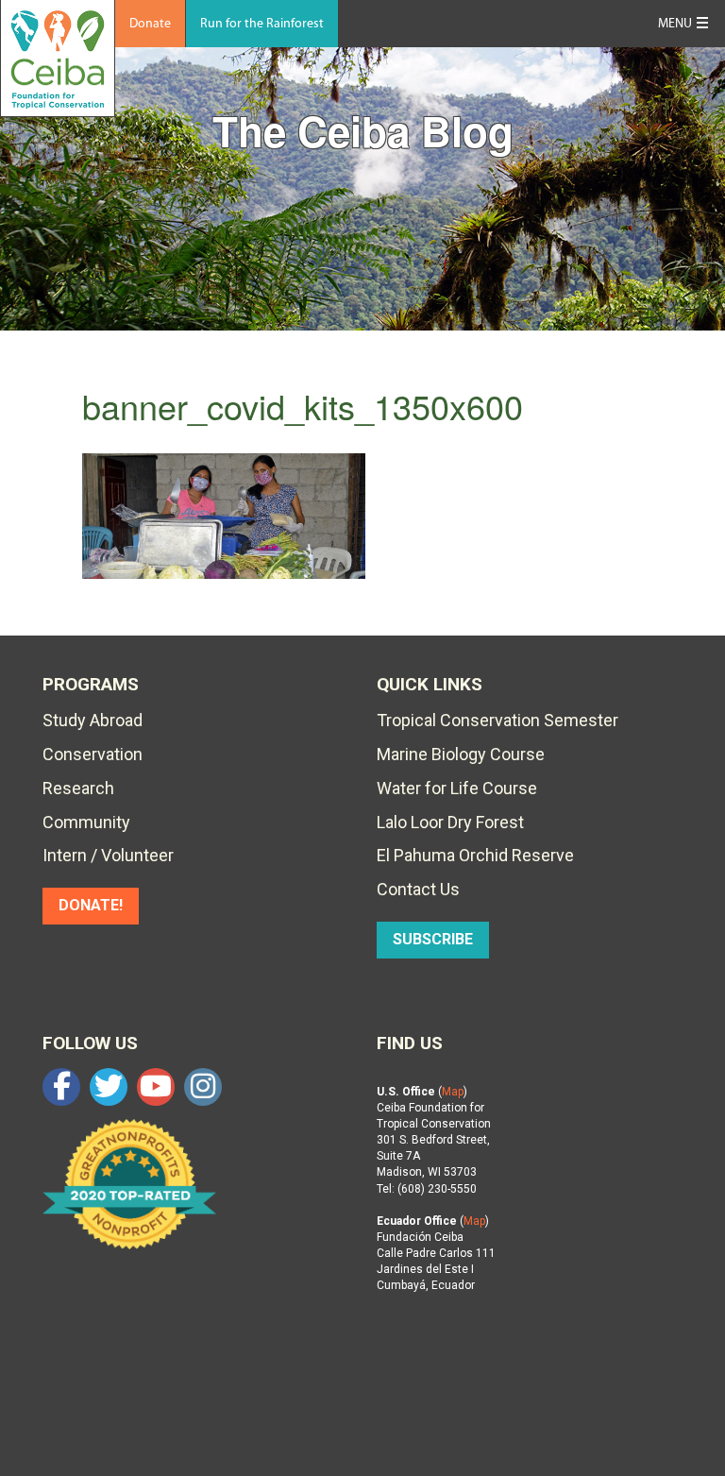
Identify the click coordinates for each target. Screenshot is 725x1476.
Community (86, 822)
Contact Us (418, 889)
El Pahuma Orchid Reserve (475, 855)
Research (78, 788)
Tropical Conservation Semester (497, 720)
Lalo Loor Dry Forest (450, 822)
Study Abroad (92, 720)
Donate (150, 24)
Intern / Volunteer (108, 855)
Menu (675, 24)
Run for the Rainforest (262, 24)
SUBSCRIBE (433, 939)
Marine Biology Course (461, 754)
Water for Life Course (457, 788)
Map (453, 1091)
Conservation (92, 754)
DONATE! (91, 905)
